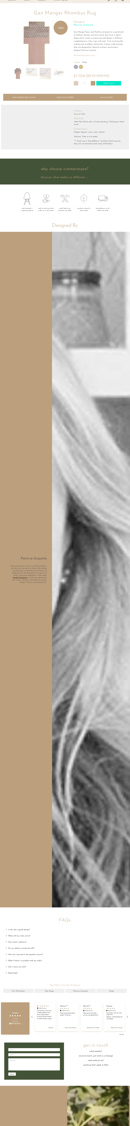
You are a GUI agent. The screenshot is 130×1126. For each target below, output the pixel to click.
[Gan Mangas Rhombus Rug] (38, 43)
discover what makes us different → (65, 177)
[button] (32, 1016)
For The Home (18, 991)
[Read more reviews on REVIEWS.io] (15, 1024)
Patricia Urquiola (83, 24)
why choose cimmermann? (65, 168)
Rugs (111, 991)
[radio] (76, 67)
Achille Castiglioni (20, 578)
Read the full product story (85, 55)
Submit (12, 1074)
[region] (79, 1016)
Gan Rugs (49, 991)
